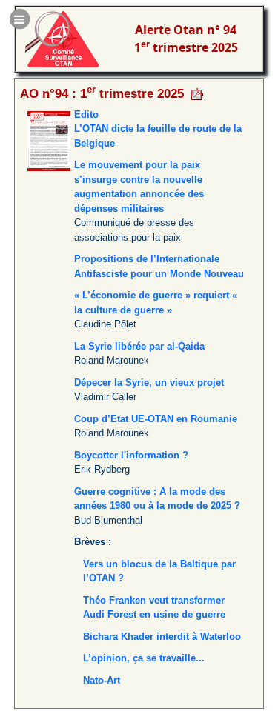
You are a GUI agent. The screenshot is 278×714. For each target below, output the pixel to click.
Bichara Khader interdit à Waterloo (162, 636)
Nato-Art (101, 680)
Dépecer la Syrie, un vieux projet (149, 382)
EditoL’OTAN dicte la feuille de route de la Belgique (158, 129)
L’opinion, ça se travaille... (144, 658)
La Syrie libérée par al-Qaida (139, 346)
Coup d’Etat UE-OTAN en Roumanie (155, 418)
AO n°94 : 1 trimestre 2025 (102, 93)
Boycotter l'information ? (131, 455)
